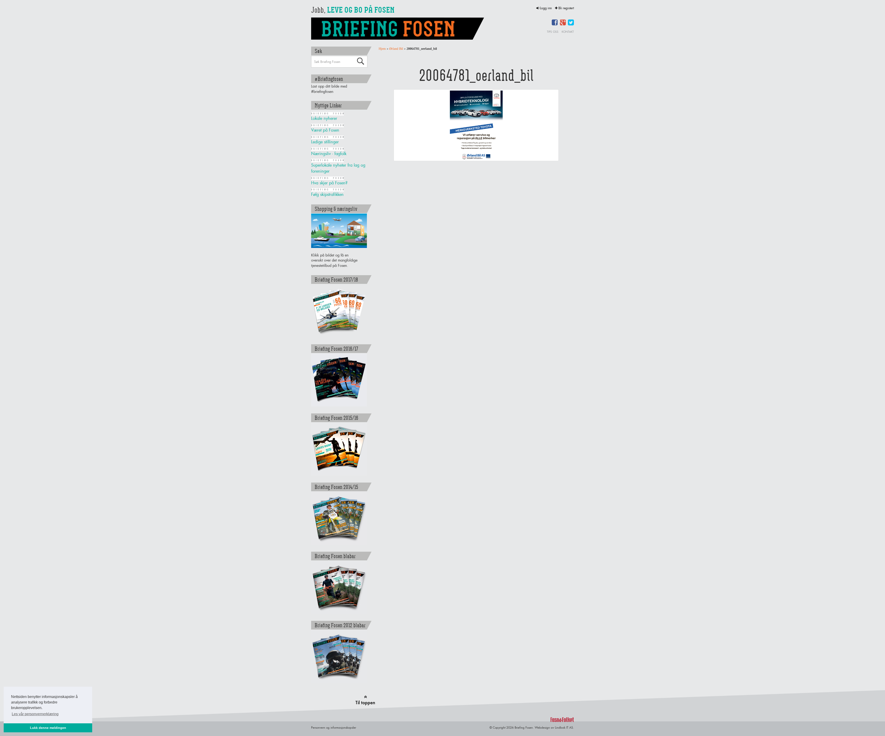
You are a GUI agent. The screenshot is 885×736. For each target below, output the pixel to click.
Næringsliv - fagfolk (328, 153)
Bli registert (566, 8)
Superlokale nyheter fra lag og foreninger (338, 168)
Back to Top (365, 700)
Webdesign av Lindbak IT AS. (554, 727)
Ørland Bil (396, 48)
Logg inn (546, 8)
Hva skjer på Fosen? (329, 183)
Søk (360, 61)
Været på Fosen (325, 130)
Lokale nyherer (324, 118)
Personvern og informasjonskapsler (333, 727)
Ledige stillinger (325, 142)
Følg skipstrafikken (327, 194)
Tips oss (552, 32)
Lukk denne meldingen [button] (48, 728)
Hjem (382, 48)
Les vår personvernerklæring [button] (35, 714)
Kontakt (568, 32)
